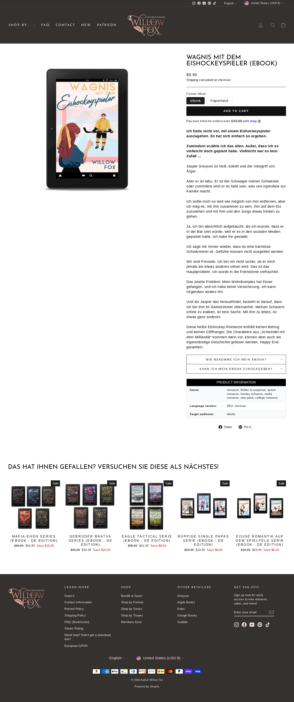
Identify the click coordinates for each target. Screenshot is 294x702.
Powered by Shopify (147, 686)
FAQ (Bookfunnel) (76, 622)
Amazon (183, 595)
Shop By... (20, 25)
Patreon (107, 25)
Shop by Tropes (132, 615)
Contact (65, 25)
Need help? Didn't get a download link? (87, 637)
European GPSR (76, 645)
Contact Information (78, 602)
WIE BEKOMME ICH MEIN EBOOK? (236, 359)
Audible (182, 622)
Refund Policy (74, 608)
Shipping (192, 80)
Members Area (131, 622)
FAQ (45, 25)
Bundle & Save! (131, 595)
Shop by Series (131, 608)
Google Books (187, 615)
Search (69, 595)
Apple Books (186, 602)
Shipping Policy (75, 615)
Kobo (181, 608)
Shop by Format (132, 602)
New (86, 25)
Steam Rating (73, 628)
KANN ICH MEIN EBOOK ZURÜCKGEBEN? (236, 368)
